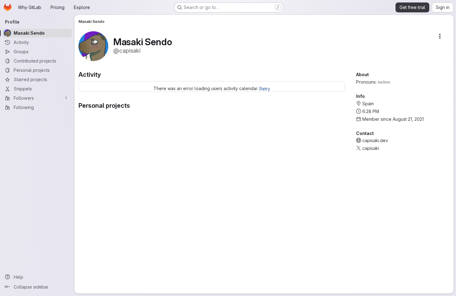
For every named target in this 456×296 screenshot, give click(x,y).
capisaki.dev (375, 140)
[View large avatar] (93, 45)
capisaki (370, 148)
